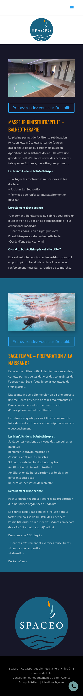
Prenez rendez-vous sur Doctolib (41, 107)
